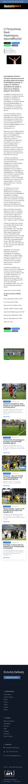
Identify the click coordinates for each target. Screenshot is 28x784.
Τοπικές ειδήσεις (8, 697)
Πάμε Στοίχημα (8, 736)
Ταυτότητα (17, 781)
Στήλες (6, 704)
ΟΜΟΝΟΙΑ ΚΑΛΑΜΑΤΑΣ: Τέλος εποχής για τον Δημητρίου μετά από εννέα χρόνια (14, 405)
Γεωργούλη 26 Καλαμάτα (12, 747)
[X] (18, 1)
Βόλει (5, 728)
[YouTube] (22, 1)
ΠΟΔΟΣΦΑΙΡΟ (7, 401)
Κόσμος (6, 702)
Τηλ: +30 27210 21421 (12, 751)
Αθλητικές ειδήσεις (9, 721)
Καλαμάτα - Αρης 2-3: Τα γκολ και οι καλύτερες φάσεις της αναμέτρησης (12, 482)
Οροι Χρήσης (7, 781)
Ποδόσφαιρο (7, 723)
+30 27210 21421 (9, 1)
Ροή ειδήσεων (7, 694)
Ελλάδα (6, 699)
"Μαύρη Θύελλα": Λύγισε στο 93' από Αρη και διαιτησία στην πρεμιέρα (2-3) (13, 510)
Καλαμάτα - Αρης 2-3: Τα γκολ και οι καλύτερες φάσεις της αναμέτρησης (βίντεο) (13, 477)
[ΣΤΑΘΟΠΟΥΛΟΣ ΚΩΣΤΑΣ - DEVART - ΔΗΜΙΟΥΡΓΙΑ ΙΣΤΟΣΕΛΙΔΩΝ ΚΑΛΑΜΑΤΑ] (9, 773)
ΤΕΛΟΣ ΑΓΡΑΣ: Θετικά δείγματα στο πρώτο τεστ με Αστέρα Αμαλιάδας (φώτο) (13, 441)
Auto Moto (6, 734)
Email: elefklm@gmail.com (13, 755)
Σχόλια (6, 710)
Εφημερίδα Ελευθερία (12, 677)
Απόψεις (6, 707)
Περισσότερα (6, 416)
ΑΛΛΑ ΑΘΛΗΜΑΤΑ (10, 51)
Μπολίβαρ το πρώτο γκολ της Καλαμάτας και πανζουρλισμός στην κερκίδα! (13, 546)
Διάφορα (6, 731)
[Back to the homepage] (12, 6)
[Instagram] (20, 1)
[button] (23, 6)
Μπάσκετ (6, 726)
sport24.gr (10, 322)
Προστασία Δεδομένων (10, 779)
